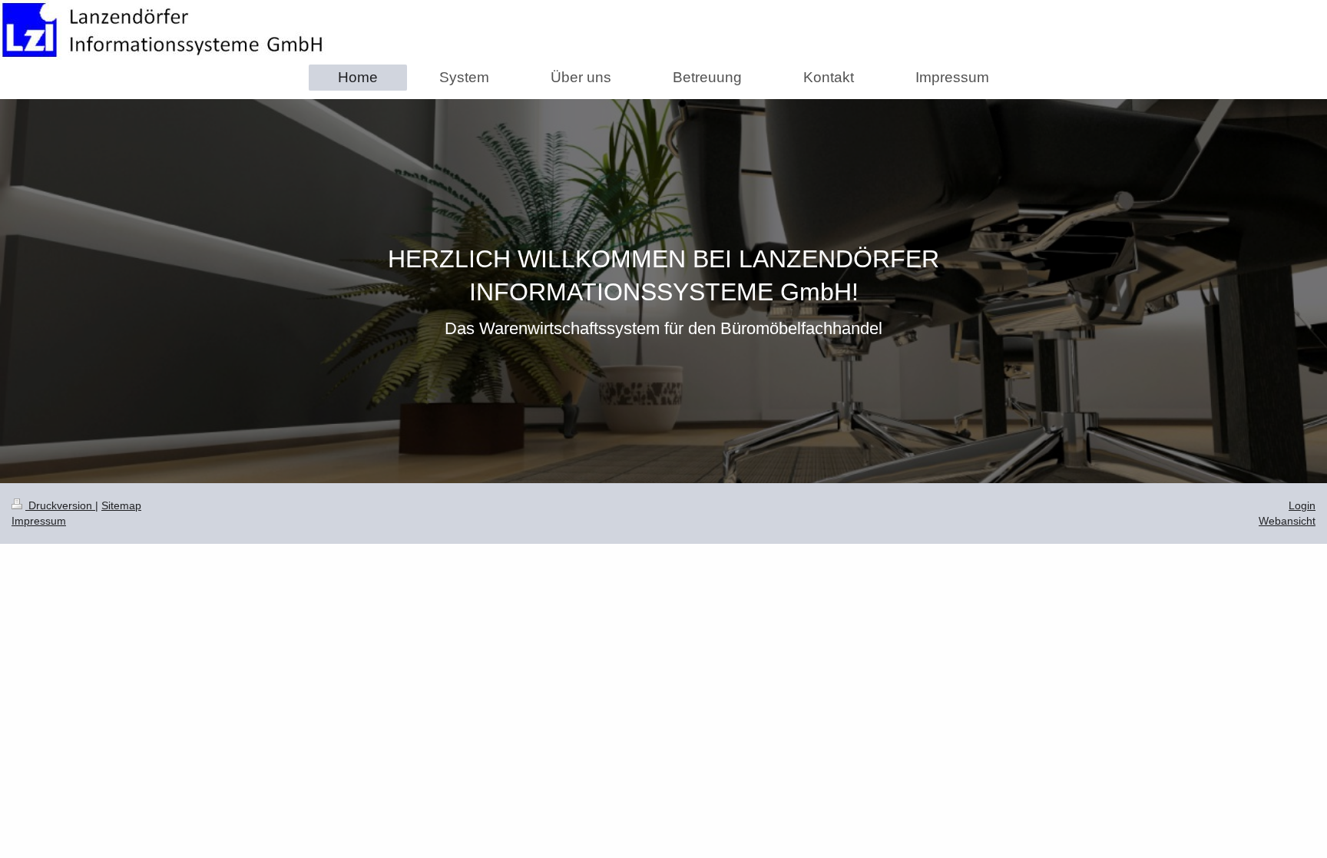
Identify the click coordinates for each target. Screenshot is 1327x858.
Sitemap (121, 505)
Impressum (39, 521)
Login (1302, 505)
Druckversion (60, 505)
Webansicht (1287, 521)
